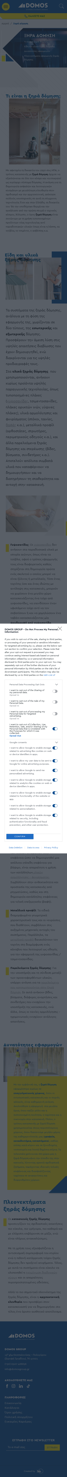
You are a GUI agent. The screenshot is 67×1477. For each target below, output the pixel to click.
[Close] (61, 630)
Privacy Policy (51, 848)
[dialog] (33, 738)
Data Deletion (15, 848)
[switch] (55, 691)
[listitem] (33, 684)
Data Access (33, 848)
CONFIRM (19, 837)
